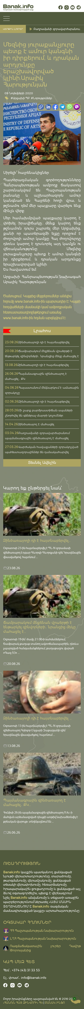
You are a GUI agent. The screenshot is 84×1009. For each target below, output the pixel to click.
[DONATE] (75, 1000)
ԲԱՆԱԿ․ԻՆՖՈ (55, 1002)
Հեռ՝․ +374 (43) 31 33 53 (21, 970)
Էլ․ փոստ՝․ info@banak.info (24, 978)
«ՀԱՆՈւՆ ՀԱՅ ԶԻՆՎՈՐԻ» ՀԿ (23, 1002)
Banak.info (41, 906)
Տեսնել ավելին (42, 462)
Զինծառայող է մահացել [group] (51, 28)
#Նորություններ (41, 98)
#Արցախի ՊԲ (20, 98)
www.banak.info (27, 301)
